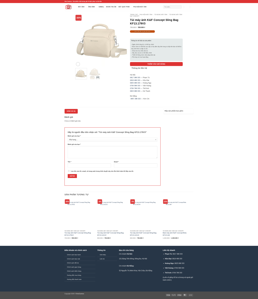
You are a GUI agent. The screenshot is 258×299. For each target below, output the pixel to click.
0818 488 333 (135, 80)
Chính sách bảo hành (74, 255)
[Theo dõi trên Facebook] (186, 1)
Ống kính (91, 7)
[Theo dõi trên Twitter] (190, 1)
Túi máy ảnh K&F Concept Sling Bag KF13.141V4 (143, 234)
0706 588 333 (135, 86)
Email (116, 162)
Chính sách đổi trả (73, 263)
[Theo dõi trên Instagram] (188, 1)
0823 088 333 (135, 91)
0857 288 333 (136, 99)
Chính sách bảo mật (73, 259)
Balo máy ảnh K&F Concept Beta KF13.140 (174, 234)
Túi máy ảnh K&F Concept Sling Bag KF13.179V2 (77, 234)
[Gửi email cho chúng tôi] (192, 1)
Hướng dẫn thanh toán (74, 279)
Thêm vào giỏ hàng (156, 64)
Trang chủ (134, 14)
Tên (69, 162)
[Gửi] (180, 7)
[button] (187, 7)
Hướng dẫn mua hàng (74, 275)
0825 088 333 (135, 83)
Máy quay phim (124, 7)
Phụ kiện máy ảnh (139, 7)
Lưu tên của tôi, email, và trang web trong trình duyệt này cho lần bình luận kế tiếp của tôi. (102, 171)
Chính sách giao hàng (74, 267)
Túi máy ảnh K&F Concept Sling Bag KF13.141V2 (110, 234)
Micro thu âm (111, 7)
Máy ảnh (81, 7)
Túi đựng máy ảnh (160, 14)
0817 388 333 (135, 78)
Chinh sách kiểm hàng (74, 271)
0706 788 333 (135, 88)
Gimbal (101, 7)
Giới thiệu (103, 255)
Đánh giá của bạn (74, 136)
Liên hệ (102, 259)
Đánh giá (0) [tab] (71, 111)
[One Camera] (69, 7)
